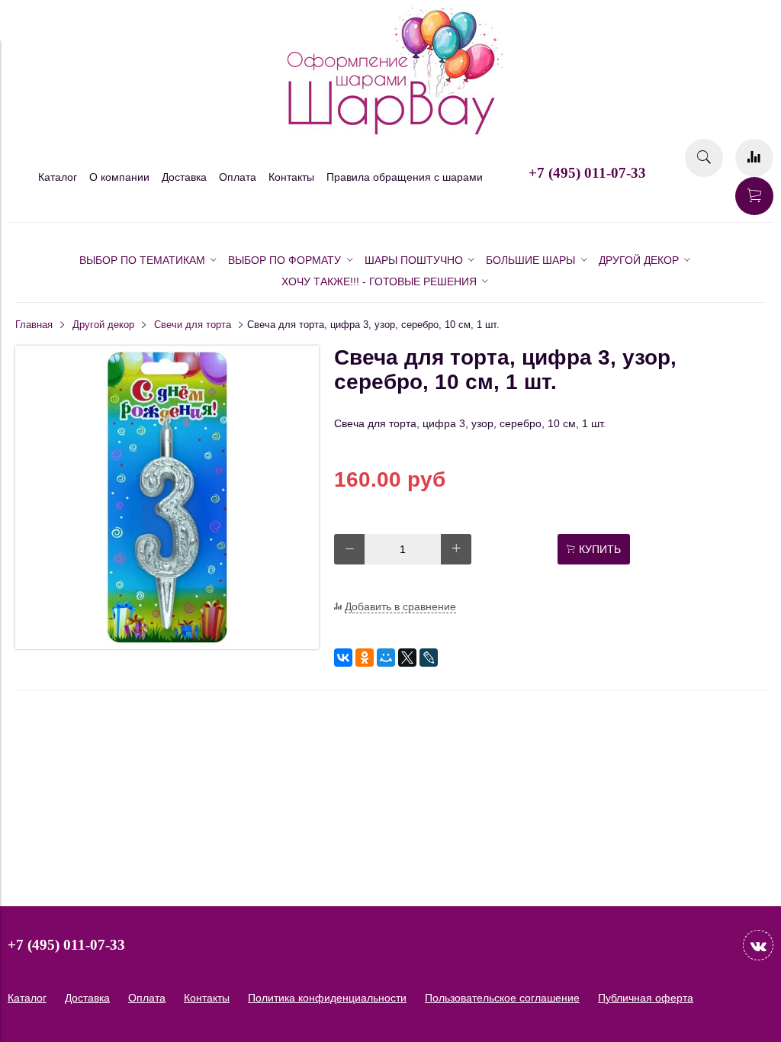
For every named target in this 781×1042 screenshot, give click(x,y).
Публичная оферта (645, 998)
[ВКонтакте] (343, 657)
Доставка (184, 177)
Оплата (237, 177)
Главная (34, 325)
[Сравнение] (754, 158)
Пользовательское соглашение (502, 998)
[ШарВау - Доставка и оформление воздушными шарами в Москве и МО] (390, 133)
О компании (119, 177)
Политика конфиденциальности (327, 998)
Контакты (291, 177)
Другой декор (103, 325)
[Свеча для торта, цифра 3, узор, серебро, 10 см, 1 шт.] (167, 645)
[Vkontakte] (758, 945)
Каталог (57, 177)
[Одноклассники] (364, 657)
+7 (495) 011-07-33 (587, 173)
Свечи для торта (192, 325)
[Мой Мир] (386, 657)
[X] (407, 657)
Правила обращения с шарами (404, 177)
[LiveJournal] (428, 657)
